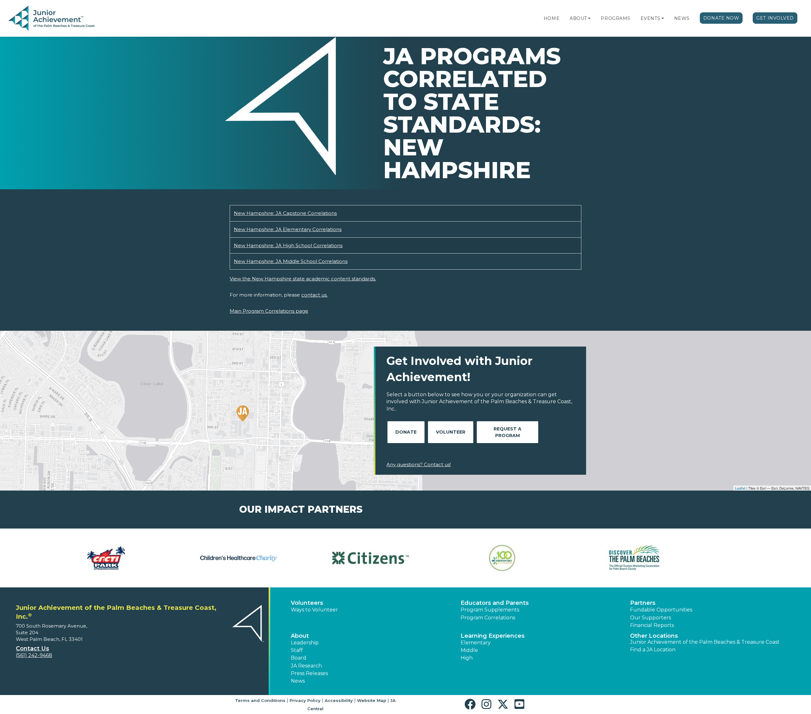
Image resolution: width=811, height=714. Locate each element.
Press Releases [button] (309, 673)
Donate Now (721, 18)
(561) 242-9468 (34, 655)
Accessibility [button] (339, 700)
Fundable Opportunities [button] (661, 610)
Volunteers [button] (307, 603)
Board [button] (298, 658)
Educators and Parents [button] (495, 603)
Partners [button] (642, 603)
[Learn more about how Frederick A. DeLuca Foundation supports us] (603, 558)
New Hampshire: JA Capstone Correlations (285, 213)
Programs (615, 18)
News (682, 18)
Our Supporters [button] (650, 618)
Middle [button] (469, 650)
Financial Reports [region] (652, 625)
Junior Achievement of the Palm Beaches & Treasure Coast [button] (705, 642)
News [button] (298, 681)
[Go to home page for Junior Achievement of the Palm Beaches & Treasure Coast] (51, 18)
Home (551, 18)
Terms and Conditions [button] (260, 700)
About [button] (300, 636)
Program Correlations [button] (488, 618)
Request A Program (507, 432)
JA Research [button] (306, 666)
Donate (406, 432)
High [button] (467, 658)
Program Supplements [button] (490, 610)
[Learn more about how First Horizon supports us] (471, 558)
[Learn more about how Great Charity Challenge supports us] (735, 558)
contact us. (314, 295)
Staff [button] (297, 650)
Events (650, 18)
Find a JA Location (652, 650)
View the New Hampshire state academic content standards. (303, 279)
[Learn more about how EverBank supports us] (339, 558)
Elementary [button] (476, 643)
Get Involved (775, 18)
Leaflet (740, 488)
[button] (589, 18)
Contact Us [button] (32, 648)
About (578, 18)
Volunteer (450, 432)
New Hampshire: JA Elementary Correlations (288, 229)
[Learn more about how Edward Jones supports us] (75, 558)
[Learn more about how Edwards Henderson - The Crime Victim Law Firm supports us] (207, 558)
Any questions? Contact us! (418, 464)
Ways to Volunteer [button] (314, 610)
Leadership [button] (305, 643)
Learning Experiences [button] (493, 636)
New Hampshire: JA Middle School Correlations (291, 261)
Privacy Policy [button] (305, 700)
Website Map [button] (371, 700)
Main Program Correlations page (269, 311)
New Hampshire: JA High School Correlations (288, 245)
